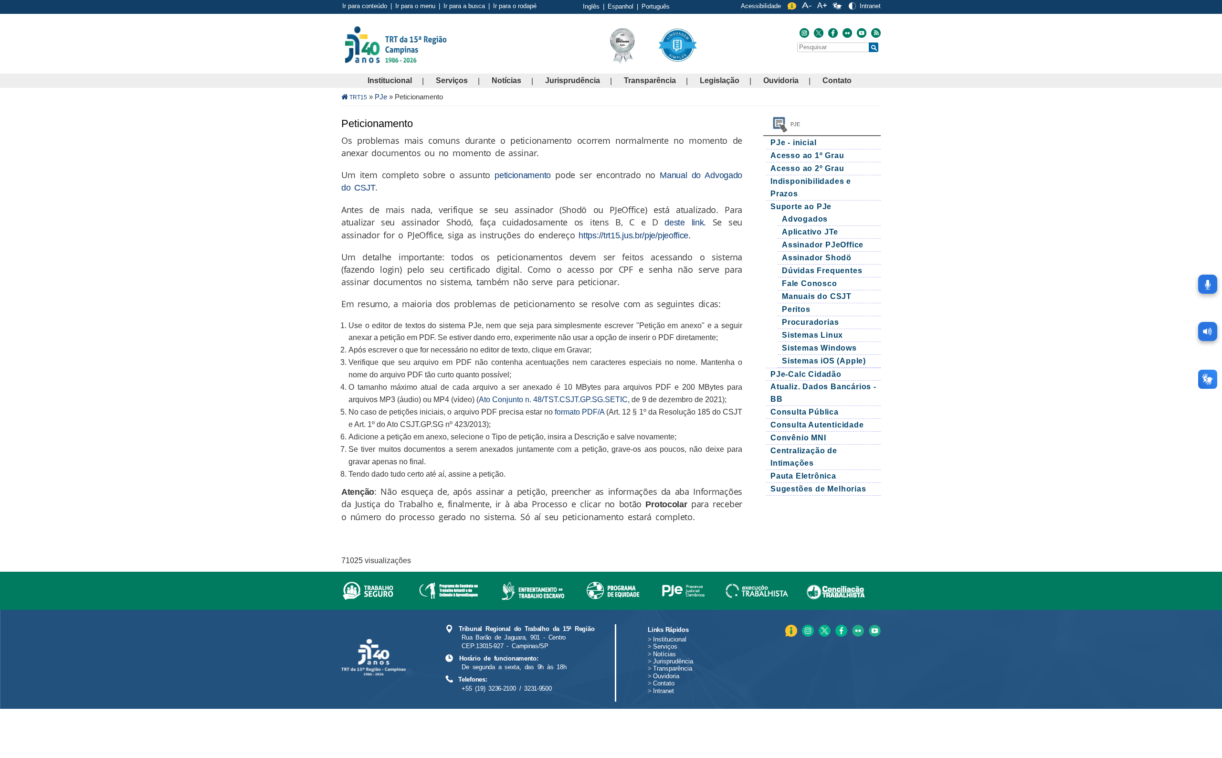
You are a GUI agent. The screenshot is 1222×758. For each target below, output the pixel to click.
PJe (381, 97)
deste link (684, 222)
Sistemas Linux (812, 335)
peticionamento (523, 175)
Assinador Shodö (817, 258)
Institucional (390, 80)
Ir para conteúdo (364, 6)
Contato (837, 80)
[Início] (448, 44)
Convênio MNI (798, 438)
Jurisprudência (572, 80)
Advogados (805, 219)
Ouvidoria (781, 80)
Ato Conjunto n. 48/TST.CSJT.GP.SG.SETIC (553, 399)
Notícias (506, 80)
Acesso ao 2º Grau (807, 168)
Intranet (870, 6)
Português (656, 6)
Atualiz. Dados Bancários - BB (823, 393)
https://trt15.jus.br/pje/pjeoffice (633, 235)
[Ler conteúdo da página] (1207, 331)
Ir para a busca (464, 6)
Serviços (452, 80)
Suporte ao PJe (801, 207)
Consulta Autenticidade (817, 425)
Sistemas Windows (819, 348)
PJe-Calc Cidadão (806, 374)
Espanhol (620, 6)
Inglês (591, 6)
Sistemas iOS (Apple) (824, 361)
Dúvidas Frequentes (822, 271)
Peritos (796, 309)
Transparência (650, 80)
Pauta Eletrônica (803, 476)
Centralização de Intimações (803, 457)
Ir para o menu (415, 6)
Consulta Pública (804, 412)
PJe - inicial (794, 143)
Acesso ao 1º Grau (807, 155)
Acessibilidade (761, 6)
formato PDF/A (579, 412)
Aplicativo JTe (810, 232)
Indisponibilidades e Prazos (810, 187)
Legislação (719, 80)
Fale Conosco (809, 283)
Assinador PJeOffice (823, 245)
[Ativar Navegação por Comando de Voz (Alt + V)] (1207, 284)
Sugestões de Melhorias (818, 489)
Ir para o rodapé (515, 6)
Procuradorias (810, 322)
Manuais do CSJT (817, 296)
